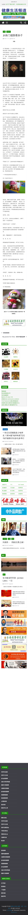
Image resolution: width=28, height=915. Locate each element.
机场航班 (4, 487)
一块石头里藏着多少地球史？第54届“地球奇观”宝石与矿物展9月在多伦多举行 (14, 435)
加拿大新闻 (5, 429)
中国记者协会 (4, 830)
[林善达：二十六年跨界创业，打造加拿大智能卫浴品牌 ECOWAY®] (6, 462)
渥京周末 (3, 804)
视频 (13, 538)
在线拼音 (20, 493)
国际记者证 (4, 817)
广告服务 (3, 889)
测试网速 (4, 493)
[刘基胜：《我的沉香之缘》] (14, 529)
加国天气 (4, 484)
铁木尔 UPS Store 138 (7, 397)
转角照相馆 (6, 333)
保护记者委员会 (5, 827)
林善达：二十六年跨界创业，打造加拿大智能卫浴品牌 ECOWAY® (19, 460)
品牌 (9, 538)
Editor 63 (13, 38)
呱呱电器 (4, 391)
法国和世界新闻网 (5, 857)
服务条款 (3, 893)
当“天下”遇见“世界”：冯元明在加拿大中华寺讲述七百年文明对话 (16, 5)
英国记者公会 (4, 834)
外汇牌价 (12, 490)
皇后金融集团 (5, 395)
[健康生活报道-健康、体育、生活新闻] (3, 22)
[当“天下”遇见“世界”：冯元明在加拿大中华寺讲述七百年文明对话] (6, 472)
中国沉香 (4, 538)
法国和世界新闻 (5, 788)
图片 (4, 574)
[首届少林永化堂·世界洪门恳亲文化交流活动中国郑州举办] (6, 594)
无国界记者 (4, 837)
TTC (11, 484)
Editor (12, 441)
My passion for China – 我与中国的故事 (13, 337)
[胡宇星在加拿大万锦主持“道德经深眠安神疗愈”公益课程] (6, 452)
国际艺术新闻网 (5, 785)
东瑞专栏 (8, 31)
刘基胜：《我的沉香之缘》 (14, 542)
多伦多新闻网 (4, 778)
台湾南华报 (4, 801)
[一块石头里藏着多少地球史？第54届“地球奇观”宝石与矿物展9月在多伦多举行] (14, 420)
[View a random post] (25, 22)
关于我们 (3, 883)
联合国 (3, 840)
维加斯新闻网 (4, 798)
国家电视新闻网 (5, 853)
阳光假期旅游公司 (6, 393)
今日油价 (12, 487)
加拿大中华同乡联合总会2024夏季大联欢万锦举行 (19, 602)
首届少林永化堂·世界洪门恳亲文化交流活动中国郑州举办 (19, 593)
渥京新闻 (3, 850)
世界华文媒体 (4, 772)
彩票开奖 (20, 490)
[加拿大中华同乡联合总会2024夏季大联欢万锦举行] (6, 604)
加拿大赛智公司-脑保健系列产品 (9, 405)
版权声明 (3, 896)
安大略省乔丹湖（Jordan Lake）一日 (13, 579)
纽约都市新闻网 (5, 791)
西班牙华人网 (4, 808)
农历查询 (12, 493)
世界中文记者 (4, 775)
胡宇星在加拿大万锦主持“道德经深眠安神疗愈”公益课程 (19, 450)
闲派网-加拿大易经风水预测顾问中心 (11, 403)
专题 (4, 31)
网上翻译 (4, 490)
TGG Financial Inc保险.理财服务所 (10, 401)
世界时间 (20, 487)
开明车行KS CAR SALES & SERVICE (10, 399)
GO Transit (21, 484)
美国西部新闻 (4, 795)
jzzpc (12, 583)
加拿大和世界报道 (5, 781)
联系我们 (3, 886)
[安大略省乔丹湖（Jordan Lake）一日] (14, 565)
